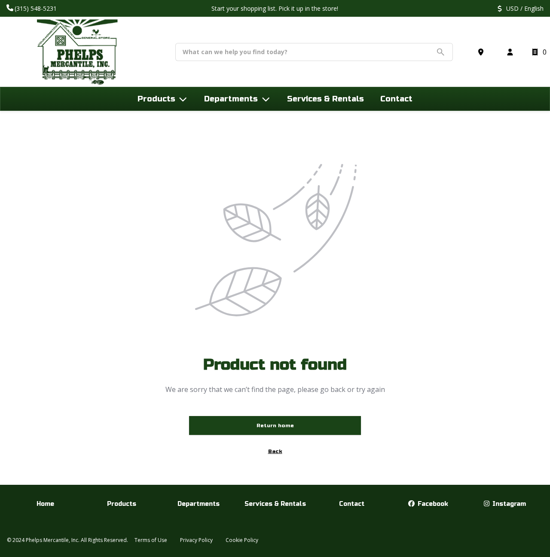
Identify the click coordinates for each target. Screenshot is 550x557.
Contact (351, 504)
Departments (198, 504)
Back (275, 451)
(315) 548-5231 (36, 8)
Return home (275, 425)
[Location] (483, 52)
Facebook (432, 504)
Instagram (508, 504)
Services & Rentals (275, 504)
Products (121, 504)
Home (45, 504)
